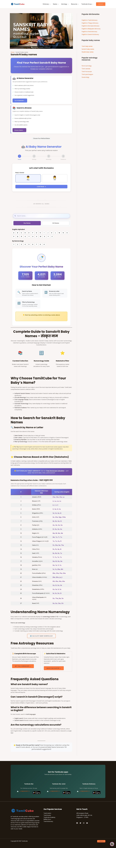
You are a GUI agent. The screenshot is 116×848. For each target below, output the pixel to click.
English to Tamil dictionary (89, 20)
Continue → (41, 186)
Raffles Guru (47, 819)
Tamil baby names (87, 46)
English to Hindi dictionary (89, 31)
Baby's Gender (19, 172)
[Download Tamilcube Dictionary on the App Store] (84, 792)
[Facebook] (77, 823)
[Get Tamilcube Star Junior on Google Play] (66, 792)
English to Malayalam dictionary (91, 29)
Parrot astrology (87, 66)
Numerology (85, 77)
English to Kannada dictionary (90, 26)
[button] (49, 4)
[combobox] (41, 216)
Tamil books (47, 815)
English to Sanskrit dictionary (90, 34)
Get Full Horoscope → (23, 666)
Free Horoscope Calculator (55, 471)
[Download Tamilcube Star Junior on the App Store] (54, 792)
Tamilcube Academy (49, 817)
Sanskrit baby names (88, 49)
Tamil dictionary (48, 821)
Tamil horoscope (87, 71)
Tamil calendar (86, 69)
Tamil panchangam (87, 74)
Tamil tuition (47, 813)
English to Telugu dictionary (90, 23)
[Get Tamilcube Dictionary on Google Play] (96, 792)
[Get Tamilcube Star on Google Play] (36, 792)
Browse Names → (19, 130)
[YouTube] (87, 823)
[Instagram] (83, 823)
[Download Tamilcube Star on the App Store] (24, 792)
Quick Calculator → (54, 668)
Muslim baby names (88, 52)
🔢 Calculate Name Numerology (41, 636)
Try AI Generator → (19, 100)
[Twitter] (80, 823)
